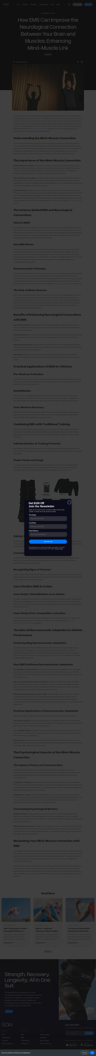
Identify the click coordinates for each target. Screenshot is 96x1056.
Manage (84, 1052)
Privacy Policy (59, 548)
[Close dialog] (69, 502)
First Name (32, 515)
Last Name (32, 523)
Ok (92, 1053)
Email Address (33, 531)
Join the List (48, 541)
